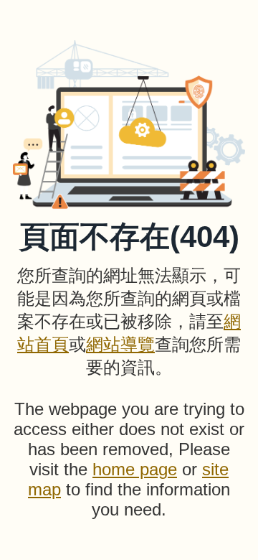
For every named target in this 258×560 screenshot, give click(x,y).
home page (134, 469)
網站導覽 (120, 344)
